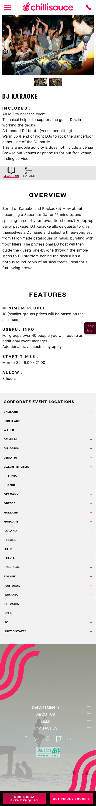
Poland (10, 576)
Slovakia (11, 604)
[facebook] (25, 739)
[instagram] (59, 739)
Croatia (10, 457)
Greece (9, 503)
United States (15, 631)
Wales (9, 430)
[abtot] (48, 752)
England (11, 411)
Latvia (9, 558)
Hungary (11, 521)
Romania (11, 594)
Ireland (10, 540)
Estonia (10, 476)
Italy (8, 549)
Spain (8, 613)
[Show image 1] (40, 82)
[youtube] (70, 739)
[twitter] (36, 739)
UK (6, 622)
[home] (48, 7)
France (10, 485)
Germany (11, 494)
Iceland (10, 530)
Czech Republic (16, 466)
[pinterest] (48, 739)
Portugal (12, 585)
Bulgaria (11, 448)
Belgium (10, 439)
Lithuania (12, 567)
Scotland (12, 421)
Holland (11, 512)
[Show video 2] (55, 82)
